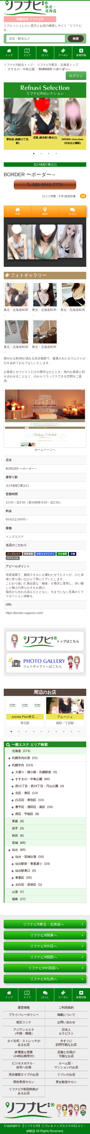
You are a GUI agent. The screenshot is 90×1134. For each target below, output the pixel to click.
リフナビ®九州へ (43, 979)
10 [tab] (78, 731)
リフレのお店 (66, 1074)
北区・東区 (22, 793)
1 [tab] (33, 153)
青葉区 (19, 877)
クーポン (63, 55)
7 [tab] (56, 731)
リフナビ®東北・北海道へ (43, 924)
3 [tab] (48, 153)
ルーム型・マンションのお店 (66, 1065)
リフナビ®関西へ (43, 957)
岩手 (15, 828)
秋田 (15, 835)
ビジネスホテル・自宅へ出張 (24, 1065)
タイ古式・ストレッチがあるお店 (23, 1043)
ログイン (76, 76)
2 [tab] (41, 153)
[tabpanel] (45, 124)
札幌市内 (18, 765)
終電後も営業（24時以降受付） (24, 1054)
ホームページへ (45, 450)
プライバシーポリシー (24, 1015)
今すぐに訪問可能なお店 (66, 1043)
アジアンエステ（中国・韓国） (23, 1031)
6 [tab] (48, 731)
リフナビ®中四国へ (43, 968)
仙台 (15, 849)
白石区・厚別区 (25, 800)
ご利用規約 (66, 1007)
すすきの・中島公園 (28, 779)
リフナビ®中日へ (43, 946)
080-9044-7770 (47, 184)
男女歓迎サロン (66, 1082)
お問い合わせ (66, 1022)
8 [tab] (63, 731)
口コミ (45, 55)
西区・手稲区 (24, 814)
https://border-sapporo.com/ (24, 613)
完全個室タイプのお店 (24, 1074)
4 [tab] (56, 153)
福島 (15, 899)
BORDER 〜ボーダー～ (30, 174)
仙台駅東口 (22, 870)
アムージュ (65, 717)
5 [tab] (41, 731)
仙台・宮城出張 (25, 856)
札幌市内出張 (21, 758)
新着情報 (81, 55)
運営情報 (24, 1007)
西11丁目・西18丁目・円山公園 (36, 786)
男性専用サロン (23, 1082)
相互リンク (23, 1022)
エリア (27, 55)
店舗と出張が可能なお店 (66, 1054)
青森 (15, 821)
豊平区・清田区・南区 (30, 807)
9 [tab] (71, 731)
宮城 (15, 843)
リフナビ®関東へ (43, 935)
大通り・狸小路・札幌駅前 (33, 772)
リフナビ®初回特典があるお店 (23, 1091)
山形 (15, 892)
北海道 (16, 751)
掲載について (66, 1015)
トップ (9, 55)
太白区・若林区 (25, 884)
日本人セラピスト (66, 1031)
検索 (76, 38)
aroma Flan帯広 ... (25, 717)
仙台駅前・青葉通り (28, 863)
